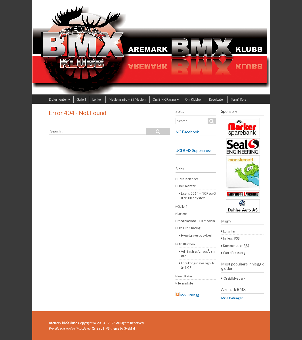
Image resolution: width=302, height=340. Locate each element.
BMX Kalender (187, 179)
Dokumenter (58, 99)
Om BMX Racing (164, 99)
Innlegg (231, 238)
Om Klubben (194, 99)
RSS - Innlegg (189, 295)
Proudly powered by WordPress (70, 328)
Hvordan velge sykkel (196, 235)
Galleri (81, 99)
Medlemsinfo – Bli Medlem (127, 99)
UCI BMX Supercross (194, 150)
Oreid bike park (234, 278)
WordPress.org (234, 253)
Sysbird (129, 328)
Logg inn (229, 231)
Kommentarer (236, 246)
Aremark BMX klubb (63, 323)
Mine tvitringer (232, 298)
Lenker (97, 99)
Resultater (216, 99)
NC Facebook (187, 132)
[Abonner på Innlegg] (178, 295)
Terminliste (238, 99)
